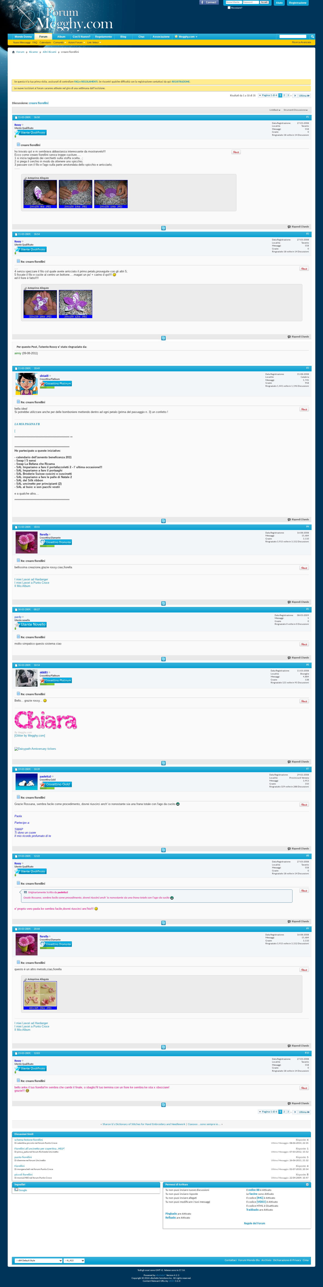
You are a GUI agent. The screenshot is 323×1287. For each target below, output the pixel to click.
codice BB (253, 1190)
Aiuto (279, 2)
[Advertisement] (92, 65)
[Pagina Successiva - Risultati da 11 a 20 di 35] (295, 96)
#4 (307, 526)
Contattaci (231, 1260)
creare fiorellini (38, 103)
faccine (253, 1194)
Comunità (58, 42)
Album (61, 36)
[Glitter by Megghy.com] (30, 735)
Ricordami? (236, 8)
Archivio (266, 1260)
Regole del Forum (254, 1223)
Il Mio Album (22, 586)
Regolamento (103, 36)
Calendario (45, 42)
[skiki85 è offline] (27, 678)
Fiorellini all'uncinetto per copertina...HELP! (40, 1148)
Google (23, 1190)
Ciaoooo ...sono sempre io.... (204, 1124)
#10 (307, 1053)
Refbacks (170, 1217)
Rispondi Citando (300, 227)
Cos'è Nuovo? (81, 36)
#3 (307, 368)
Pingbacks (171, 1213)
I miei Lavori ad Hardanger (31, 579)
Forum (43, 36)
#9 (307, 928)
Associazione (161, 36)
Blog (123, 36)
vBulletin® (161, 1275)
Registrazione (298, 2)
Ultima (303, 95)
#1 (307, 117)
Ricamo (33, 52)
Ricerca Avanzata (301, 42)
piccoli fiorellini (24, 1174)
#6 (307, 665)
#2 (307, 234)
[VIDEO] (261, 1202)
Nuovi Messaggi (21, 42)
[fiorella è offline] (27, 543)
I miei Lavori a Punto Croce (32, 582)
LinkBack (274, 110)
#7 (307, 769)
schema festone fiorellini (29, 1139)
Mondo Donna (23, 36)
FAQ (35, 42)
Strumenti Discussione (295, 110)
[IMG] (260, 1198)
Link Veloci (92, 42)
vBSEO (172, 1281)
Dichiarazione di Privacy (287, 1260)
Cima (305, 1260)
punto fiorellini (23, 1157)
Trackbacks (252, 1209)
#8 (307, 855)
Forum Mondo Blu (249, 1260)
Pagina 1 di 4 (269, 95)
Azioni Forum (75, 42)
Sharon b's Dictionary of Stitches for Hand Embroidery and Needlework (144, 1124)
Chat (141, 36)
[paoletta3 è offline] (27, 782)
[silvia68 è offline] (27, 384)
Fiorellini (20, 1166)
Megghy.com (187, 36)
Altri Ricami (49, 52)
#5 (307, 609)
